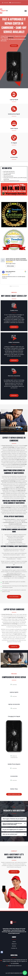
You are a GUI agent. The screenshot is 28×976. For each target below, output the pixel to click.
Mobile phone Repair (14, 114)
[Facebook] (2, 952)
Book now (10, 37)
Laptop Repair (14, 99)
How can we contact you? (10, 834)
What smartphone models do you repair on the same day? (12, 824)
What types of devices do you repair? (13, 819)
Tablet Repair (14, 128)
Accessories (14, 157)
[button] (25, 11)
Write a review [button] (10, 266)
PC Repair (14, 143)
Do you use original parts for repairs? (13, 829)
